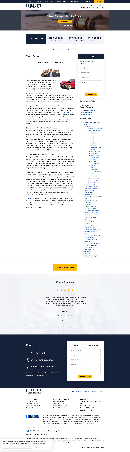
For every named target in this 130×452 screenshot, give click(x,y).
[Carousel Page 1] (58, 315)
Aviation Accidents (90, 208)
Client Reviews (87, 1)
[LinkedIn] (34, 416)
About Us (38, 1)
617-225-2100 (97, 7)
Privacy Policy (86, 391)
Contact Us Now (65, 21)
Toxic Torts (88, 241)
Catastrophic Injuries (91, 220)
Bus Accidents (89, 192)
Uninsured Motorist (93, 183)
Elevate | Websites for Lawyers (92, 447)
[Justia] (37, 416)
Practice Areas (49, 1)
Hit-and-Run (94, 153)
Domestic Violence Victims (93, 243)
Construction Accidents (92, 214)
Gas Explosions (89, 249)
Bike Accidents (86, 114)
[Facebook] (27, 416)
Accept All (8, 447)
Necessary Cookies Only (23, 447)
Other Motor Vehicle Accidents (87, 106)
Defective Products (90, 222)
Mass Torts (88, 247)
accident (66, 112)
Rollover (93, 167)
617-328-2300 (89, 408)
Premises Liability (90, 185)
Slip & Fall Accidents (91, 226)
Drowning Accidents (91, 187)
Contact (29, 198)
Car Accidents (63, 49)
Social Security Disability (89, 257)
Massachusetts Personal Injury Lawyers (48, 49)
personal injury (52, 177)
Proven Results (75, 1)
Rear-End (93, 165)
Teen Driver (94, 175)
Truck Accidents (87, 112)
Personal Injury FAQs (91, 245)
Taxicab (93, 173)
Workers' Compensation (89, 255)
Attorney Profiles (61, 1)
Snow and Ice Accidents (92, 212)
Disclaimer (78, 391)
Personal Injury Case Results (65, 267)
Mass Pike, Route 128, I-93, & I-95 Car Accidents (96, 157)
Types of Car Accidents (73, 49)
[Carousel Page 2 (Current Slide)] (61, 315)
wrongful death (65, 177)
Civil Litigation (86, 251)
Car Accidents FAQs (87, 101)
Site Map (94, 391)
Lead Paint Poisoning (91, 239)
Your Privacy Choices (36, 431)
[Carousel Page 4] (68, 315)
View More (65, 321)
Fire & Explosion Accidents (92, 210)
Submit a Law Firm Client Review (65, 327)
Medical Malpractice (91, 224)
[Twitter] (30, 416)
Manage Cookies (57, 431)
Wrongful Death (89, 227)
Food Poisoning (89, 237)
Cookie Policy (47, 431)
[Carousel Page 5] (71, 315)
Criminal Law (86, 253)
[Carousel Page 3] (65, 315)
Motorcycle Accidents (88, 110)
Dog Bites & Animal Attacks (93, 229)
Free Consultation (97, 5)
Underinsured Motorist (94, 181)
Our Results (36, 38)
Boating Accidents (90, 206)
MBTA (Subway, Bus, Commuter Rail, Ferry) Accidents (91, 202)
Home (29, 1)
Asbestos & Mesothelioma (92, 235)
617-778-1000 (35, 406)
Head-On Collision (96, 151)
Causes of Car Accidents (95, 128)
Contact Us (99, 1)
